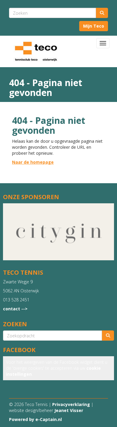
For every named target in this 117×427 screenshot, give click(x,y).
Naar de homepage (33, 162)
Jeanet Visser (68, 410)
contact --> (15, 309)
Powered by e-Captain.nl (35, 419)
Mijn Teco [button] (93, 26)
